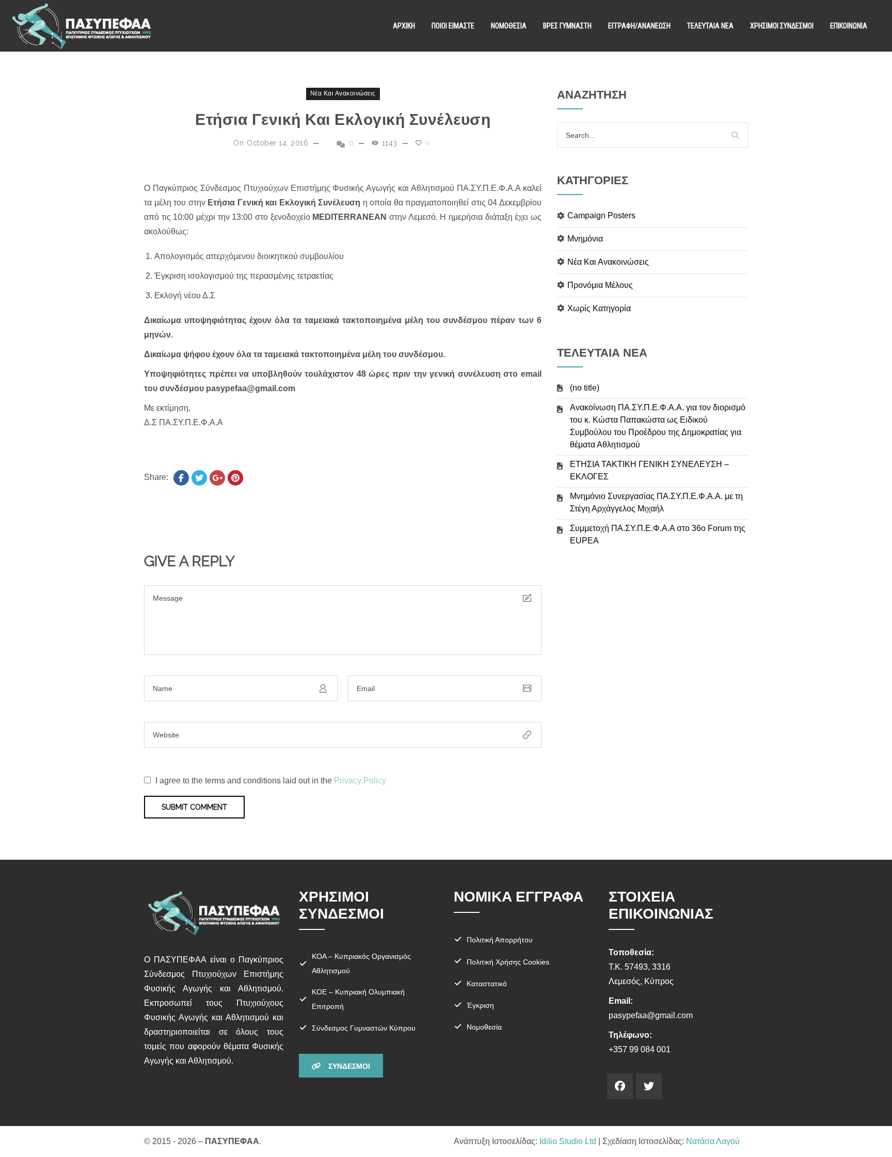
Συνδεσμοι (348, 1066)
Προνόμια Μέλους (600, 285)
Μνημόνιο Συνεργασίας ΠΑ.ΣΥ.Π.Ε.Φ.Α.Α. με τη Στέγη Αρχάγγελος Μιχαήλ (656, 502)
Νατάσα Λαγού (713, 1141)
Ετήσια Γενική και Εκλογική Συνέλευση (342, 119)
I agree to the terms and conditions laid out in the (270, 780)
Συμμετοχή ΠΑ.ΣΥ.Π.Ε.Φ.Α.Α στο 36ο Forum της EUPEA (657, 534)
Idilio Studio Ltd (567, 1141)
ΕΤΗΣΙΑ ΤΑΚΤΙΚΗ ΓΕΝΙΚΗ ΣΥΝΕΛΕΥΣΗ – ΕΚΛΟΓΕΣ (649, 470)
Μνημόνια (585, 238)
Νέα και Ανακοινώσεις (343, 93)
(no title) (584, 387)
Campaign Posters (601, 215)
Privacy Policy (360, 780)
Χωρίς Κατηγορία (599, 308)
